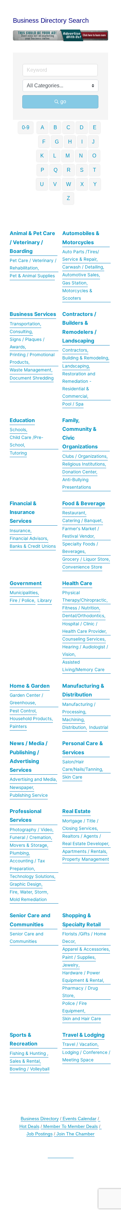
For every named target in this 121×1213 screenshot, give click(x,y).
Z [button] (68, 198)
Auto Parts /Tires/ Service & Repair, (80, 255)
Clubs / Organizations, (85, 456)
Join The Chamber (75, 1134)
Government (26, 583)
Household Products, (31, 718)
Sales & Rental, (25, 1061)
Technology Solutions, (32, 876)
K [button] (42, 155)
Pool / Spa (73, 403)
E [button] (94, 127)
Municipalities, (24, 592)
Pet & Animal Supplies (32, 275)
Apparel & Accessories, (86, 949)
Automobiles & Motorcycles (80, 237)
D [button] (82, 127)
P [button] (42, 170)
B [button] (55, 127)
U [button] (42, 184)
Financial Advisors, (29, 538)
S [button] (82, 170)
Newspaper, (22, 787)
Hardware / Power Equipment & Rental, (83, 976)
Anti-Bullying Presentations (76, 483)
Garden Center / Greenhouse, (26, 699)
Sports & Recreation (23, 1039)
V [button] (55, 184)
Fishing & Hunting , (29, 1053)
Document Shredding (32, 378)
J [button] (93, 141)
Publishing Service (29, 795)
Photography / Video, (32, 829)
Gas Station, (75, 282)
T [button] (94, 170)
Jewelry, (71, 965)
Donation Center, (79, 471)
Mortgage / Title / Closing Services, (80, 824)
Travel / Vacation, (80, 1044)
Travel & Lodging (83, 1035)
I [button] (82, 141)
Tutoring (18, 453)
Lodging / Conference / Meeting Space (86, 1056)
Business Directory (40, 1118)
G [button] (57, 141)
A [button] (42, 127)
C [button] (68, 127)
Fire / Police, (22, 600)
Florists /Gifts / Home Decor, (84, 937)
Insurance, (21, 530)
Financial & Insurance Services (23, 512)
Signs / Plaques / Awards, (27, 343)
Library (44, 600)
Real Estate (76, 811)
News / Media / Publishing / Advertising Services (28, 756)
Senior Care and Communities (30, 919)
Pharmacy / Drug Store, (80, 991)
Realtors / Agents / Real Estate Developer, (85, 839)
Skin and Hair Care (81, 1018)
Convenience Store (82, 566)
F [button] (43, 141)
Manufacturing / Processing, (79, 708)
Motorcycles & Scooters (77, 294)
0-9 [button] (25, 127)
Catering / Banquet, (82, 520)
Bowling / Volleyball (29, 1068)
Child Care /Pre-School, (26, 441)
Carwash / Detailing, (83, 266)
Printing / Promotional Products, (32, 358)
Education (22, 420)
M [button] (68, 155)
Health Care (77, 583)
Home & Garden (30, 685)
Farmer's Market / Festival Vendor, (80, 532)
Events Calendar (79, 1118)
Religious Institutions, (84, 464)
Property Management (85, 859)
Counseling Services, (84, 639)
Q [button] (55, 170)
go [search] (63, 101)
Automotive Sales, (81, 274)
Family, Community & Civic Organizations (80, 433)
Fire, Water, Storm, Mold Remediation (29, 895)
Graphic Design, (26, 884)
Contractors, (75, 350)
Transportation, (25, 323)
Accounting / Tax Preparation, (27, 864)
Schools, (18, 429)
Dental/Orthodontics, (84, 615)
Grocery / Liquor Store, (86, 559)
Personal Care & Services (82, 747)
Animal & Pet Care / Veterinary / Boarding (32, 242)
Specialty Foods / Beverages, (80, 547)
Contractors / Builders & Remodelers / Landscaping (79, 327)
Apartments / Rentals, (84, 851)
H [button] (70, 141)
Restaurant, (74, 512)
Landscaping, (76, 366)
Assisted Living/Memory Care (83, 665)
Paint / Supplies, (79, 957)
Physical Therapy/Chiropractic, (85, 596)
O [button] (94, 155)
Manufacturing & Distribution (83, 690)
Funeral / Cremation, (31, 837)
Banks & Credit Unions (33, 546)
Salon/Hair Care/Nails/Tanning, (82, 765)
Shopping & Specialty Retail (81, 919)
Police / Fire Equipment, (74, 1007)
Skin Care (72, 777)
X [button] (82, 184)
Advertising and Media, (33, 779)
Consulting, (21, 331)
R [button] (69, 170)
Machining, (73, 719)
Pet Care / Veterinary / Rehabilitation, (33, 264)
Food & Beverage (83, 503)
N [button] (81, 155)
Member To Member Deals (70, 1126)
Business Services (33, 314)
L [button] (54, 155)
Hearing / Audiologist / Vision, (85, 650)
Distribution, (74, 727)
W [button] (68, 184)
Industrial (98, 727)
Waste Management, (31, 369)
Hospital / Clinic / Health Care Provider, (84, 627)
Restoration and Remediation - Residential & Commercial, (78, 385)
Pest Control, (23, 710)
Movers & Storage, (29, 845)
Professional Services (25, 815)
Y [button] (95, 184)
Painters (18, 726)
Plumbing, (20, 853)
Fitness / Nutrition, (81, 607)
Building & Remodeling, (85, 357)
